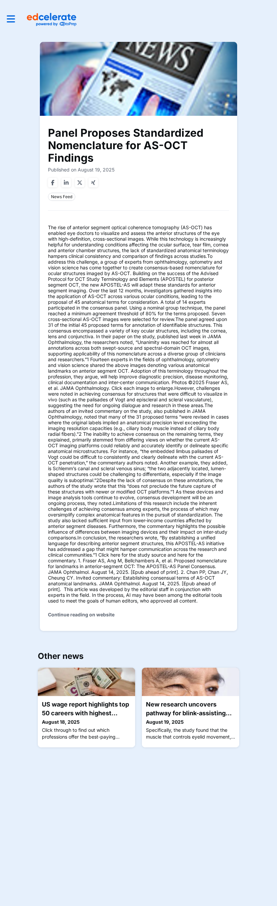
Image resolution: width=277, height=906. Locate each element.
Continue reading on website (81, 614)
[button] (11, 19)
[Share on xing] (93, 182)
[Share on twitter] (79, 182)
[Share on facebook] (52, 182)
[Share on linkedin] (66, 182)
